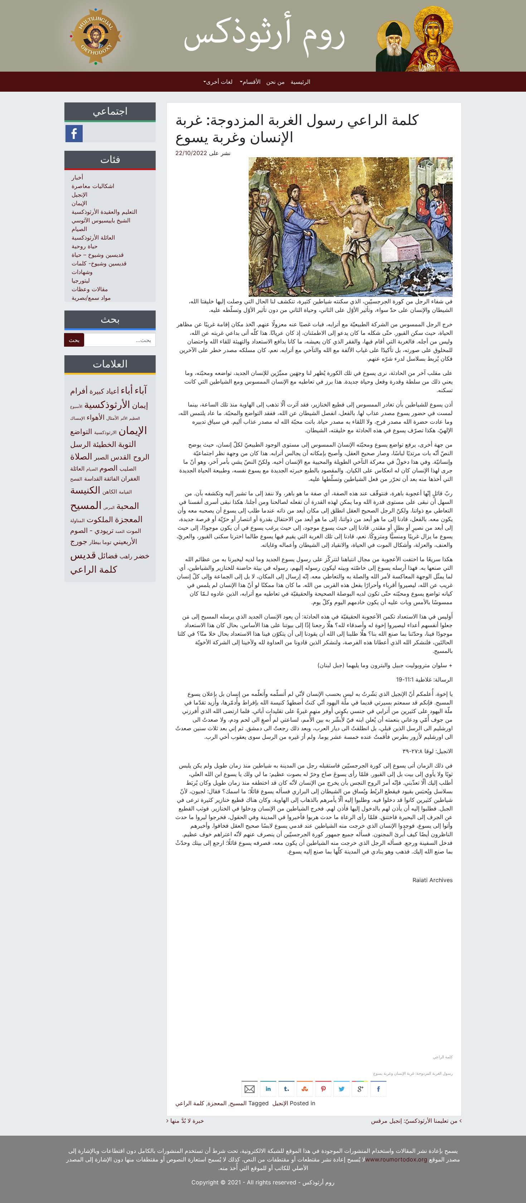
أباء (127, 390)
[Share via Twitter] (341, 1088)
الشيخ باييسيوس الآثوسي (101, 220)
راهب (126, 556)
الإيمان (79, 203)
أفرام (79, 390)
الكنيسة (85, 490)
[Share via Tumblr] (286, 1088)
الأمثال (112, 418)
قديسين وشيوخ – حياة (98, 254)
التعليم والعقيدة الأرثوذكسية (104, 211)
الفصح (76, 479)
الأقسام (251, 81)
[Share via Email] (250, 1088)
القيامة (125, 492)
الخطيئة (104, 444)
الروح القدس (130, 457)
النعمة (120, 531)
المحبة (127, 506)
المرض (109, 507)
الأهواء (95, 417)
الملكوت (100, 519)
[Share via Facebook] (378, 1088)
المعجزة (217, 1103)
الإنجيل (280, 1103)
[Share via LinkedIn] (268, 1088)
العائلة (77, 468)
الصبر (101, 457)
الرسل (80, 444)
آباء (141, 390)
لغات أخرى (219, 81)
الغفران (130, 478)
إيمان (140, 405)
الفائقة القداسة (101, 478)
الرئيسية (300, 81)
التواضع (81, 431)
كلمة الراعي (189, 1103)
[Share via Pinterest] (323, 1088)
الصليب (128, 468)
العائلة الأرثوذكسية (93, 237)
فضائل (108, 555)
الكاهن (109, 491)
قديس (83, 554)
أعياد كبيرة (104, 391)
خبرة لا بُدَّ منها (186, 1120)
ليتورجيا (81, 280)
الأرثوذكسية (107, 404)
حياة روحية (85, 246)
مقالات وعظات (90, 289)
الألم (124, 418)
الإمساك (77, 418)
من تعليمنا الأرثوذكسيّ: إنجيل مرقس (415, 1120)
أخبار (77, 177)
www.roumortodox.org (396, 1159)
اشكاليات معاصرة (93, 185)
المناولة (77, 520)
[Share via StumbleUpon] (305, 1088)
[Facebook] (74, 132)
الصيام (79, 228)
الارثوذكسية (105, 432)
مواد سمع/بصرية (91, 297)
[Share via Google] (360, 1088)
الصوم (108, 468)
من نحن (275, 81)
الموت (133, 530)
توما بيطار (100, 542)
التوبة (127, 444)
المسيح (238, 1103)
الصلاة (81, 456)
